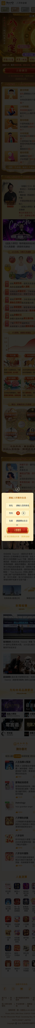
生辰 (11, 521)
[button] (17, 530)
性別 (11, 513)
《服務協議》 (25, 537)
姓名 (11, 505)
